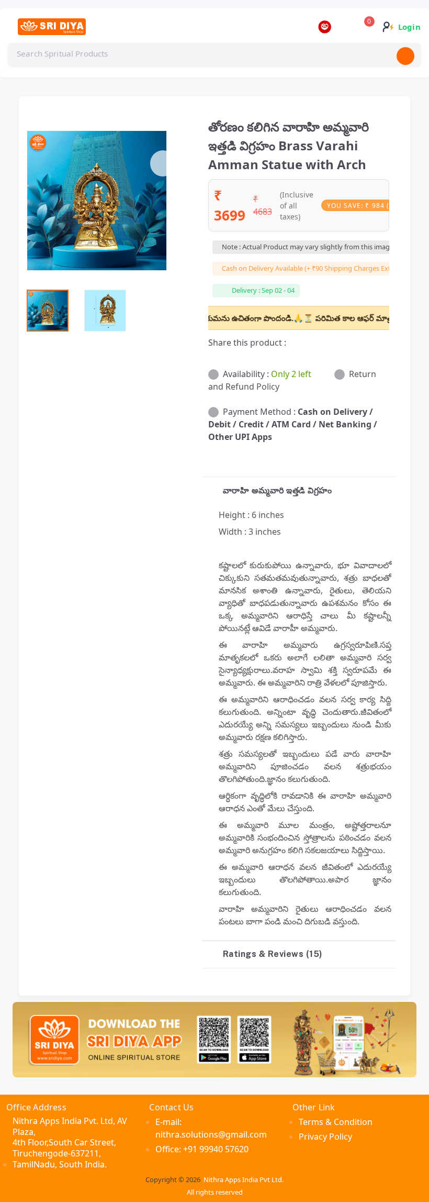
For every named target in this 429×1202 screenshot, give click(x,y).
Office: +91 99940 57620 (202, 1149)
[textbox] (214, 54)
